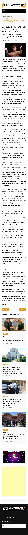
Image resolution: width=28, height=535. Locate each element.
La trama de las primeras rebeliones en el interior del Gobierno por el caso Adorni (13, 339)
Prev (6, 309)
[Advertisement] (14, 481)
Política (15, 40)
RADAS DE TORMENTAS (9, 517)
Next (21, 309)
